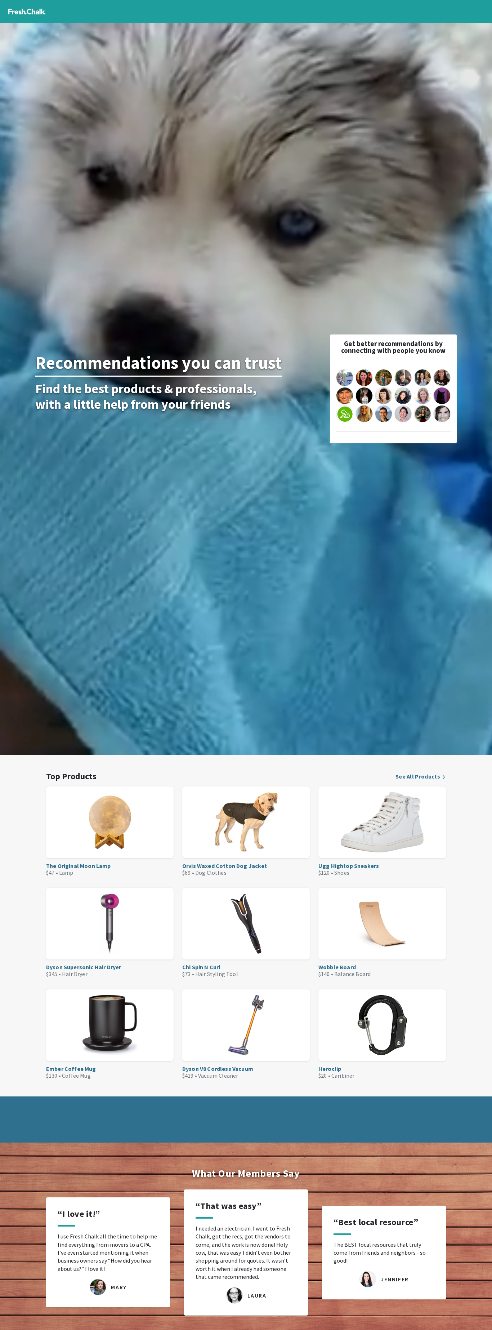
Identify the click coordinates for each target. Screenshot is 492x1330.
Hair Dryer (75, 973)
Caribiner (342, 1075)
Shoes (341, 872)
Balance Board (352, 973)
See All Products (417, 776)
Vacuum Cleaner (218, 1075)
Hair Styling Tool (216, 973)
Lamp (66, 872)
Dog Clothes (211, 872)
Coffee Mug (76, 1075)
